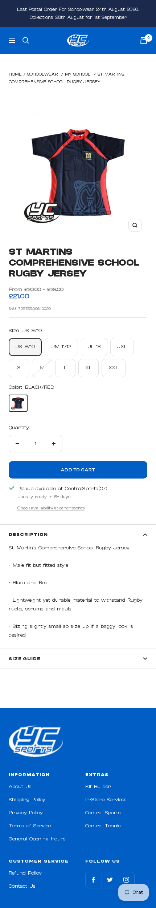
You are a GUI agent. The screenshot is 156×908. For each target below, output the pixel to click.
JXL (122, 347)
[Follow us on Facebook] (93, 880)
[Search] (25, 40)
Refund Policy (25, 873)
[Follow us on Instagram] (126, 880)
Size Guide (25, 658)
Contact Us (22, 886)
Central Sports (103, 813)
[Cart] (143, 40)
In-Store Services (106, 800)
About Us (20, 787)
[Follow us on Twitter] (110, 880)
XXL (113, 368)
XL (88, 368)
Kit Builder (98, 787)
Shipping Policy (27, 800)
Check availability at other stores (51, 508)
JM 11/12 (61, 347)
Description (28, 534)
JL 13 (94, 347)
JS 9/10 (25, 347)
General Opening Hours (37, 839)
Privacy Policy (26, 813)
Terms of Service (30, 826)
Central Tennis (103, 826)
